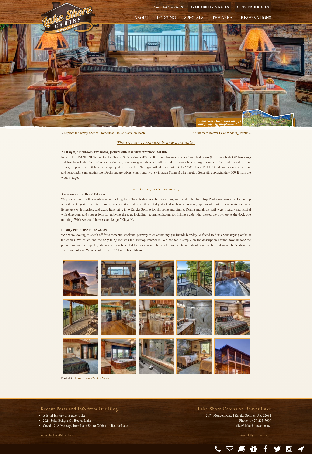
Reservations (256, 17)
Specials (194, 17)
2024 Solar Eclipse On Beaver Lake (67, 420)
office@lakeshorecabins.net (253, 425)
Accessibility (246, 435)
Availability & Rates (209, 7)
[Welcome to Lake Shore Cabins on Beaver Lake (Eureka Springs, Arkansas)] (68, 18)
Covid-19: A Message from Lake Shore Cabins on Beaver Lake (85, 425)
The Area (222, 17)
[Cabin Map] (246, 119)
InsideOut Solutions (63, 435)
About (141, 17)
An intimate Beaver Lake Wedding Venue (220, 132)
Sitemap (259, 435)
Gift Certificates (253, 7)
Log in (268, 435)
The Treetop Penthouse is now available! (156, 142)
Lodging (166, 17)
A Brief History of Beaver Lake (64, 415)
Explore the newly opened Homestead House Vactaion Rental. (105, 132)
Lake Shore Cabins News (92, 378)
